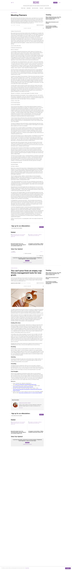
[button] (11, 2)
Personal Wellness (14, 12)
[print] (43, 28)
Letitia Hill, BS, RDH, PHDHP (25, 402)
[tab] (13, 251)
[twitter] (27, 28)
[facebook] (24, 28)
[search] (13, 2)
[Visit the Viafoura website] (41, 255)
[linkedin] (25, 28)
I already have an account (27, 262)
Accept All (68, 568)
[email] (30, 28)
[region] (27, 254)
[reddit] (28, 28)
